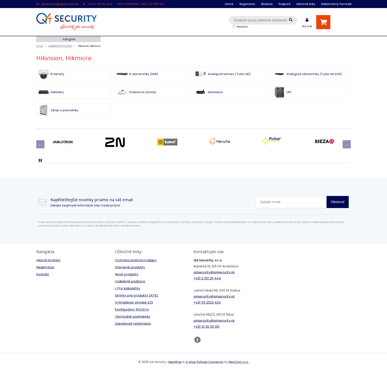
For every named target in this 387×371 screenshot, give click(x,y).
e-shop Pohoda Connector (205, 362)
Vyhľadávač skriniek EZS (134, 302)
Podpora (284, 4)
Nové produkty (126, 274)
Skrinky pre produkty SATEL (136, 295)
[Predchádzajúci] (40, 144)
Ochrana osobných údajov (136, 260)
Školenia (267, 4)
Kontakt (42, 274)
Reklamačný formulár (336, 4)
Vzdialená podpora (130, 281)
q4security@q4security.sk (60, 4)
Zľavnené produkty (130, 267)
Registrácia (247, 4)
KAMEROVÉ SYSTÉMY (60, 46)
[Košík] (324, 22)
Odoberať (337, 202)
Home (229, 4)
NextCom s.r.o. (239, 362)
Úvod (39, 46)
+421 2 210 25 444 (99, 4)
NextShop (175, 362)
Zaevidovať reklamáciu (133, 323)
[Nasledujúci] (347, 144)
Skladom (242, 26)
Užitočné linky (305, 4)
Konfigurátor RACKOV (132, 309)
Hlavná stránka (48, 260)
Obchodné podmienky (132, 316)
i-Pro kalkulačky (127, 288)
